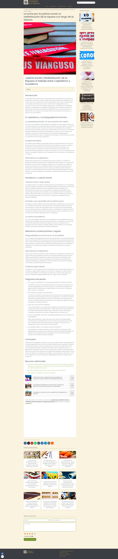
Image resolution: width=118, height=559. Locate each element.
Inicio (47, 6)
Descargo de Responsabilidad (66, 551)
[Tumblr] (38, 443)
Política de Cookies (63, 552)
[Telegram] (45, 443)
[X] (28, 443)
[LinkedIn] (42, 443)
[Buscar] (94, 3)
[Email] (48, 443)
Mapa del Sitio (62, 556)
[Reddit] (52, 443)
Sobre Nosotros (62, 6)
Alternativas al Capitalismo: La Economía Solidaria (41, 373)
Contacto (70, 6)
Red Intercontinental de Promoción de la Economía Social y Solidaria (47, 370)
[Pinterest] (31, 443)
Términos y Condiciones (64, 554)
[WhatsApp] (35, 443)
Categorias (52, 6)
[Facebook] (25, 443)
